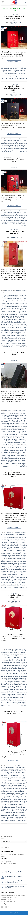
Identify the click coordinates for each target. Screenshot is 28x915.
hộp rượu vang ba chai (9, 335)
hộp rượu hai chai (15, 327)
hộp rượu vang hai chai (11, 582)
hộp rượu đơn (22, 317)
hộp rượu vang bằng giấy (20, 579)
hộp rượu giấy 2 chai (19, 319)
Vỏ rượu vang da (5, 466)
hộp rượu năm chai (20, 329)
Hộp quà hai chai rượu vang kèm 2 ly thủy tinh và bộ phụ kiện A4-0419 (14, 475)
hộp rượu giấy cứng (13, 75)
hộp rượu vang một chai (20, 340)
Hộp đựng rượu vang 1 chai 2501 (14, 872)
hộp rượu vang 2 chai (10, 332)
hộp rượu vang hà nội (12, 338)
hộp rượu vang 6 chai (15, 577)
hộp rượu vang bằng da (19, 335)
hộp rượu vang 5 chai (15, 333)
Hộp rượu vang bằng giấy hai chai (18, 223)
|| (5, 904)
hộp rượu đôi (15, 317)
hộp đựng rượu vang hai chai (15, 305)
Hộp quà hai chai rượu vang (15, 552)
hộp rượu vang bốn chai (17, 580)
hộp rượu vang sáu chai (16, 585)
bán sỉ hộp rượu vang (9, 297)
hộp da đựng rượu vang (11, 68)
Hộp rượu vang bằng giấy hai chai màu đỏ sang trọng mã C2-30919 (14, 160)
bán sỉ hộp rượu (9, 295)
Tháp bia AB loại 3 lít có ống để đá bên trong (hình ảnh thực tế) (15, 881)
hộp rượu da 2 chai (15, 314)
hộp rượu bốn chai (18, 313)
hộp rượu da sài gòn (8, 317)
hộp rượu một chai (12, 329)
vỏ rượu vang (13, 345)
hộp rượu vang (18, 330)
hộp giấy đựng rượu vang (8, 71)
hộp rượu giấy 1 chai (18, 73)
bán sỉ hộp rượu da (17, 295)
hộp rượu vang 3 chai (20, 332)
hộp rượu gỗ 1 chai (9, 322)
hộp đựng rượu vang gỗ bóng (16, 303)
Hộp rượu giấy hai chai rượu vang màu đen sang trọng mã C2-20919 (14, 88)
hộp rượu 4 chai (13, 311)
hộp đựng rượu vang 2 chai (9, 70)
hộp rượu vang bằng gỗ (15, 337)
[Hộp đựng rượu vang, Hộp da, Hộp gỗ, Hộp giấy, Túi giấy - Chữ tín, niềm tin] (14, 2)
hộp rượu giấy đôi (21, 75)
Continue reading (14, 61)
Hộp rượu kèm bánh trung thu (15, 571)
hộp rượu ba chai (10, 313)
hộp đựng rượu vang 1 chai (14, 300)
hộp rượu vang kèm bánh (8, 340)
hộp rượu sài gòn (17, 572)
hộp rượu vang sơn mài (12, 343)
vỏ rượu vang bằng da (21, 345)
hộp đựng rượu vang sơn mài (16, 308)
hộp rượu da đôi (23, 314)
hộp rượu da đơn (5, 316)
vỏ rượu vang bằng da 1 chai (7, 822)
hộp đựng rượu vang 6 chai (14, 301)
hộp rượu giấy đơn (5, 76)
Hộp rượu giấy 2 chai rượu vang (15, 146)
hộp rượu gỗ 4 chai (16, 566)
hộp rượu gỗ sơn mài (16, 325)
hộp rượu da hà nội (13, 316)
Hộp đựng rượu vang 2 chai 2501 (14, 876)
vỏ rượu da (7, 345)
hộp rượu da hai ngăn (12, 560)
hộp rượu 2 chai (11, 553)
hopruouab (14, 23)
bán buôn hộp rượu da (17, 292)
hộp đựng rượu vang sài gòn (16, 306)
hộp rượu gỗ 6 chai (9, 324)
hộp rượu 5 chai (21, 311)
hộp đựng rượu (20, 298)
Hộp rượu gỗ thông (15, 569)
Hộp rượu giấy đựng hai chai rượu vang (9, 78)
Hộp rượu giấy (14, 14)
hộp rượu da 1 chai (7, 314)
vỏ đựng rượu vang (22, 343)
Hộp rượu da (14, 350)
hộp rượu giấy (11, 73)
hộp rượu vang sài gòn (17, 341)
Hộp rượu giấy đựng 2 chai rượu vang (18, 76)
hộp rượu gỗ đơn (7, 325)
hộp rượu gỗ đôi (14, 568)
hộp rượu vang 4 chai (5, 333)
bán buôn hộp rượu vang (12, 293)
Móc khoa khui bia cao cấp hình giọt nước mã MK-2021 (14, 886)
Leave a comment (23, 80)
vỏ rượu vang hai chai (5, 705)
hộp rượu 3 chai (6, 311)
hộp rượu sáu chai (11, 330)
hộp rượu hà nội (7, 327)
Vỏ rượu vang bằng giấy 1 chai (7, 346)
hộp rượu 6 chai (14, 555)
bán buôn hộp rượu (8, 292)
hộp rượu (17, 71)
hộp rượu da (22, 71)
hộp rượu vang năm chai (6, 341)
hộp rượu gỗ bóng (17, 324)
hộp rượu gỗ (16, 564)
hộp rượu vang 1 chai (16, 574)
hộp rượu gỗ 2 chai (23, 78)
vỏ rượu (3, 345)
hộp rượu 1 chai (16, 309)
